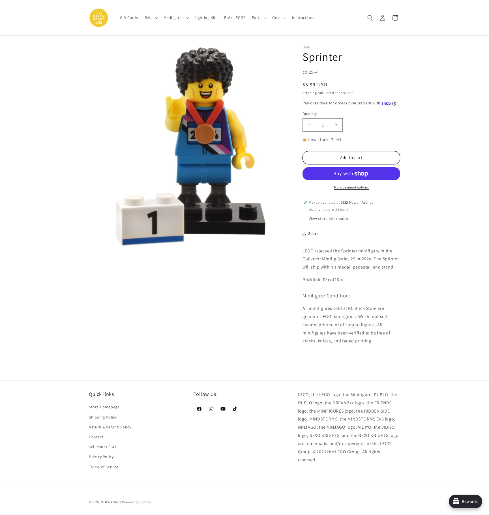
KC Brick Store (110, 502)
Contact (96, 436)
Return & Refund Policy (110, 427)
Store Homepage (104, 406)
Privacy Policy (101, 456)
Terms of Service (104, 466)
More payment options (351, 187)
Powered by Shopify (136, 502)
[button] (150, 17)
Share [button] (313, 233)
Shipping (310, 93)
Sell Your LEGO (102, 446)
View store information (330, 218)
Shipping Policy (103, 417)
